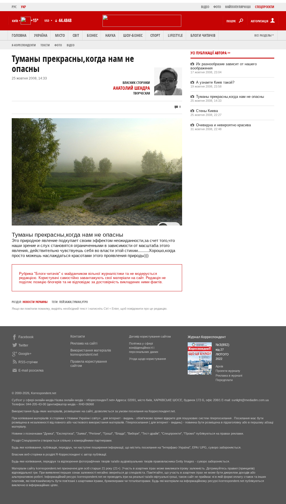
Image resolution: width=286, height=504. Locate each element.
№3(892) (222, 345)
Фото (58, 45)
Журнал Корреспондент (207, 337)
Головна (19, 35)
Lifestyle (175, 35)
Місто (60, 35)
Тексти (45, 45)
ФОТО (217, 6)
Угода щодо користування (147, 358)
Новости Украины (35, 302)
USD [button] (47, 20)
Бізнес (92, 35)
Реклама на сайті (83, 343)
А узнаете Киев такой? (215, 82)
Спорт (155, 35)
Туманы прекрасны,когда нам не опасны (230, 96)
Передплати (224, 380)
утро (85, 302)
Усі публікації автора (208, 52)
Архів (219, 366)
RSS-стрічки (28, 362)
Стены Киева (207, 111)
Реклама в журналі (229, 375)
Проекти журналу (228, 370)
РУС (14, 6)
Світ (76, 35)
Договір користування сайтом (150, 336)
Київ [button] (15, 21)
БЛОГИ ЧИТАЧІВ (202, 35)
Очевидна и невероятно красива (223, 125)
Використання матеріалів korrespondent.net (90, 352)
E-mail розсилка (31, 370)
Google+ (25, 354)
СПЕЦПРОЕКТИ (264, 6)
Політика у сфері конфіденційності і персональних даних (143, 347)
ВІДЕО (205, 6)
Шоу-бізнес (132, 35)
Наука (110, 35)
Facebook (26, 337)
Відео (71, 45)
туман (76, 302)
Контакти (77, 336)
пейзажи (65, 302)
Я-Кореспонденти (24, 45)
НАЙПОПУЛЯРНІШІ (238, 6)
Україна (40, 35)
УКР (23, 6)
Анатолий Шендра (131, 88)
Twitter (23, 345)
